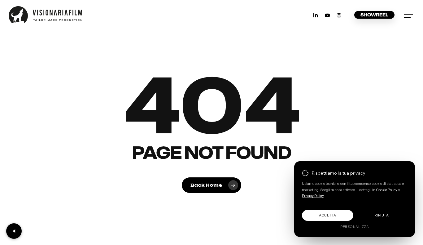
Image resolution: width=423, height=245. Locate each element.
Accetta (327, 215)
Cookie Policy (386, 190)
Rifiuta (381, 215)
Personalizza (354, 227)
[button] (409, 14)
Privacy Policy (313, 196)
